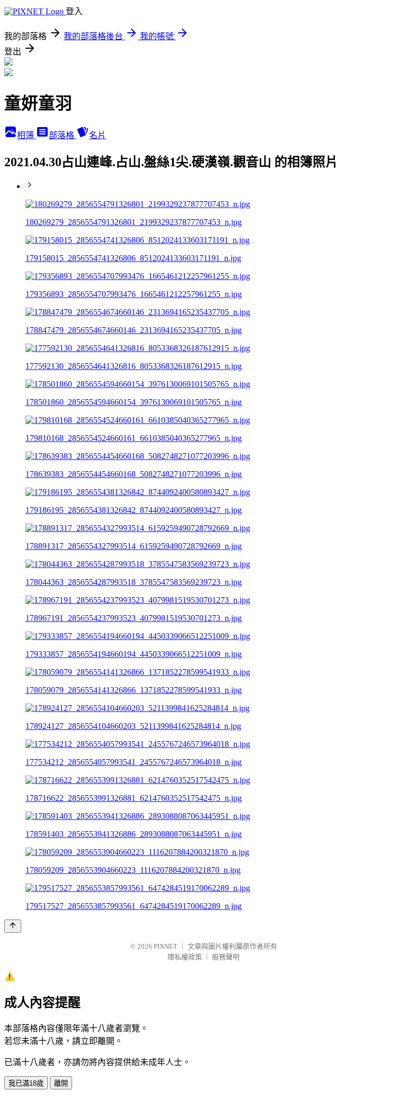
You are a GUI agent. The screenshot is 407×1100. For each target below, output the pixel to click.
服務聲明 (226, 957)
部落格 (62, 135)
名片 (97, 135)
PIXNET (166, 946)
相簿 (26, 135)
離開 (61, 1083)
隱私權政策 (184, 957)
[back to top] (12, 926)
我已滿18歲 (25, 1083)
